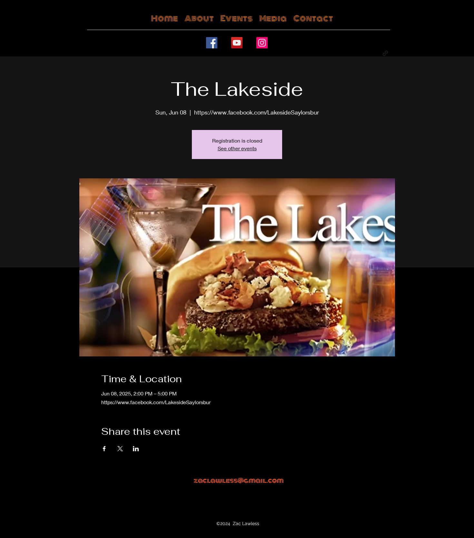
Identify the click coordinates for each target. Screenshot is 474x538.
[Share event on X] (120, 448)
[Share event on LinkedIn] (136, 448)
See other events (237, 148)
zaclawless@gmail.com (238, 480)
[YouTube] (236, 42)
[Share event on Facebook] (104, 448)
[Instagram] (262, 42)
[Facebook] (211, 42)
